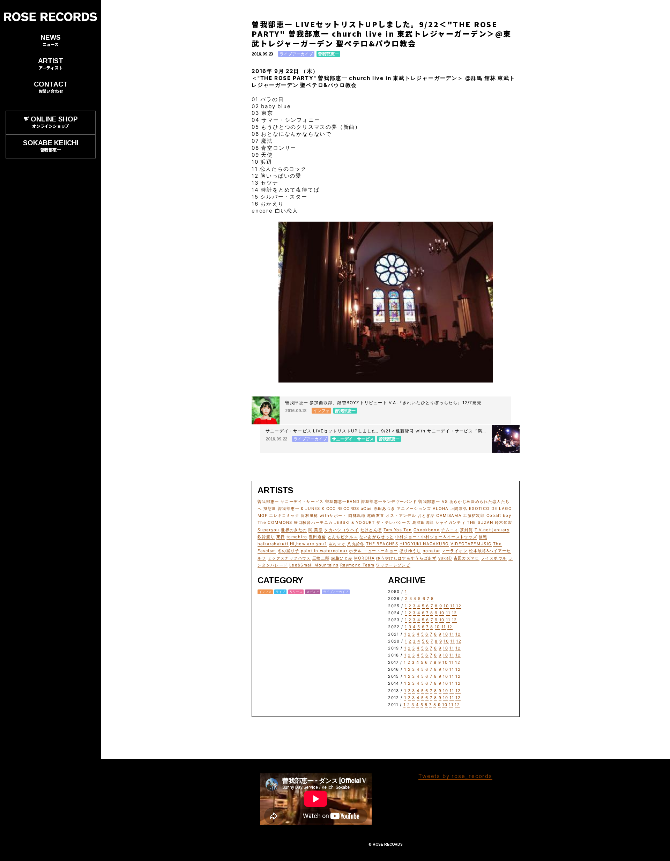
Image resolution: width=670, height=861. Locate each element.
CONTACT (51, 87)
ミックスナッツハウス (289, 558)
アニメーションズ (414, 508)
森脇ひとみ (342, 558)
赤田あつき (384, 508)
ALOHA (441, 508)
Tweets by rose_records (455, 776)
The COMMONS (275, 522)
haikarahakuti (273, 543)
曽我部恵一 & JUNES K (301, 508)
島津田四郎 (423, 522)
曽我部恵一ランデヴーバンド (389, 501)
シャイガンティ (451, 522)
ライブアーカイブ (296, 54)
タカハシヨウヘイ (341, 529)
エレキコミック (284, 515)
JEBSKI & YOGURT (354, 522)
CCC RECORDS (342, 508)
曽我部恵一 (328, 54)
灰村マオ (337, 543)
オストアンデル (401, 515)
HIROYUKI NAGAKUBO (424, 543)
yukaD (445, 558)
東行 (280, 536)
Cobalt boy (499, 515)
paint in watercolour (324, 550)
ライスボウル (494, 558)
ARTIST (50, 63)
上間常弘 (458, 508)
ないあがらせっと (376, 536)
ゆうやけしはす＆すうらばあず (406, 558)
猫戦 (483, 536)
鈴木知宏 (503, 522)
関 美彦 (315, 529)
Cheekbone (427, 529)
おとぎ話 (426, 515)
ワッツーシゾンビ (393, 565)
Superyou (269, 529)
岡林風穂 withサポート (324, 515)
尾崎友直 (375, 515)
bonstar (431, 550)
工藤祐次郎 (474, 515)
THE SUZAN (480, 522)
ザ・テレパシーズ (393, 522)
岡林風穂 (356, 515)
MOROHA (364, 558)
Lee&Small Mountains (314, 565)
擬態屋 (269, 508)
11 (452, 605)
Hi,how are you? (308, 543)
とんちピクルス (343, 536)
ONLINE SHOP (54, 121)
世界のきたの (294, 529)
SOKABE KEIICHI (51, 145)
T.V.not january (492, 529)
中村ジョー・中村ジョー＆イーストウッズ (436, 536)
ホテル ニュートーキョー (373, 550)
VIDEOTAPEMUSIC (471, 543)
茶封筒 (466, 529)
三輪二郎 (320, 558)
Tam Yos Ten (398, 529)
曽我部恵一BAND (342, 501)
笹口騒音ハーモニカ (313, 522)
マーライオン (455, 550)
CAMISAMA (449, 515)
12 (458, 605)
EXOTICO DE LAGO (490, 508)
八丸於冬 (355, 543)
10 (446, 605)
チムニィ (449, 529)
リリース (296, 592)
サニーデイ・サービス (302, 501)
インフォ (265, 592)
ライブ (280, 592)
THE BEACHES (382, 543)
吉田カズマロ (466, 558)
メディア (312, 592)
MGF (263, 515)
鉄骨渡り (266, 536)
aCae (366, 508)
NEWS (50, 40)
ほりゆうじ (410, 550)
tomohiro (296, 536)
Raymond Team (357, 565)
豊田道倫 (317, 536)
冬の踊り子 (288, 550)
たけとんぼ (371, 529)
